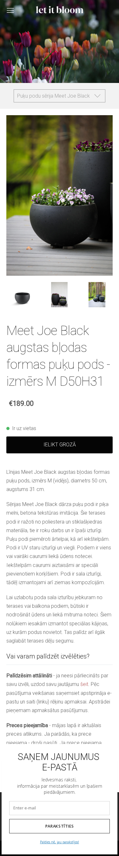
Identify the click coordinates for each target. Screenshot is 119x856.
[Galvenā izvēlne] (10, 10)
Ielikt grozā (59, 445)
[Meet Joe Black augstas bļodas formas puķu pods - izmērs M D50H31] (21, 294)
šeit (84, 684)
